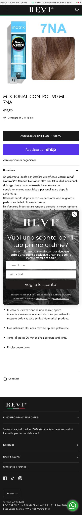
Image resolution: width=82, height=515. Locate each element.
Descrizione (9, 170)
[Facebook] (5, 478)
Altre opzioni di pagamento (19, 160)
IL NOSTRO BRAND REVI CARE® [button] (21, 417)
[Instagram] (20, 478)
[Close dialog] (74, 214)
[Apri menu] (9, 10)
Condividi (14, 378)
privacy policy (42, 298)
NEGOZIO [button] (8, 445)
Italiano (11, 493)
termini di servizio (61, 298)
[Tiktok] (12, 478)
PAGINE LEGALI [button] (11, 457)
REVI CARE (12, 502)
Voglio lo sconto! (41, 284)
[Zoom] (41, 53)
